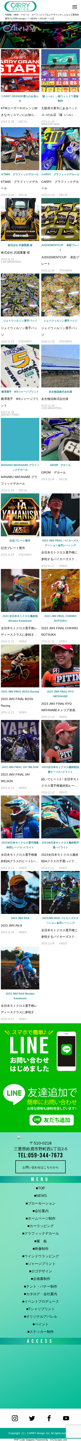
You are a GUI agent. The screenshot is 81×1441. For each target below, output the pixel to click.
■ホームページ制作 (41, 1218)
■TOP (40, 1188)
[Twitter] (32, 1418)
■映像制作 (41, 1248)
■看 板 (40, 1241)
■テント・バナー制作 (40, 1286)
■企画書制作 (40, 1279)
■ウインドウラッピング (40, 1256)
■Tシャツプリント (40, 1309)
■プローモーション (41, 1203)
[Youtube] (66, 1418)
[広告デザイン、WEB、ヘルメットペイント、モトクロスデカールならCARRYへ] (40, 1138)
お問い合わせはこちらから (40, 1167)
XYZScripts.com (58, 1439)
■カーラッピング (40, 1226)
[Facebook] (49, 1418)
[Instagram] (15, 1418)
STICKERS (65, 270)
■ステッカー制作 (40, 1332)
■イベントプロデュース (40, 1301)
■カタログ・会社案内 (40, 1294)
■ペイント (41, 1324)
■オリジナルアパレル (40, 1316)
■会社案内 (41, 1211)
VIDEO (63, 566)
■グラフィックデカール (40, 1233)
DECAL (23, 121)
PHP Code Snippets (24, 1439)
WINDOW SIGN (50, 124)
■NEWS (40, 1196)
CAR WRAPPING (11, 262)
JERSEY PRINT (10, 415)
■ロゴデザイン (40, 1271)
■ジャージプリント (41, 1264)
